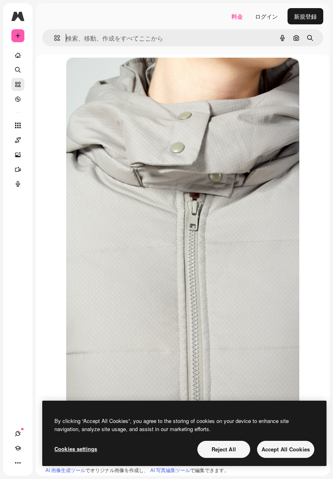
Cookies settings (75, 449)
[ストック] (17, 84)
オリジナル (122, 73)
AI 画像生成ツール (65, 469)
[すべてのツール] (17, 125)
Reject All (224, 449)
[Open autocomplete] (54, 38)
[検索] (17, 69)
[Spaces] (17, 140)
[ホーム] (17, 55)
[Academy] (17, 448)
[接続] (17, 433)
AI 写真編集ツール (170, 469)
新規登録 (305, 16)
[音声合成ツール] (17, 183)
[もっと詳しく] (17, 99)
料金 (237, 16)
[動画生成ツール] (17, 169)
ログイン (266, 16)
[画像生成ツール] (17, 154)
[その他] (17, 462)
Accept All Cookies (286, 449)
